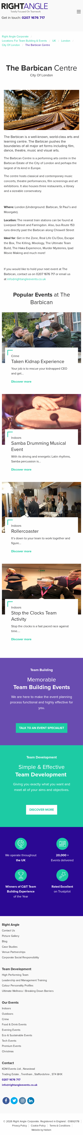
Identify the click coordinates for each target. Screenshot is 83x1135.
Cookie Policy (38, 1125)
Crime (5, 1019)
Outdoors (7, 1013)
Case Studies (10, 946)
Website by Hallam (41, 1130)
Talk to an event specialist (41, 728)
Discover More (41, 810)
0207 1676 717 (33, 17)
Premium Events (11, 1046)
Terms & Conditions (60, 1125)
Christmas (8, 1051)
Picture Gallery (10, 936)
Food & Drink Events (14, 1024)
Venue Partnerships (13, 952)
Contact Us (8, 930)
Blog (4, 941)
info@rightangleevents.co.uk (26, 279)
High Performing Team (15, 975)
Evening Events (11, 1030)
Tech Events (9, 1040)
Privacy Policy (19, 1125)
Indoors (6, 1008)
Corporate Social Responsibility (20, 957)
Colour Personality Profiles (17, 985)
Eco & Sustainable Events (17, 1035)
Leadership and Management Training (24, 980)
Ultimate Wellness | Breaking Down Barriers (28, 991)
